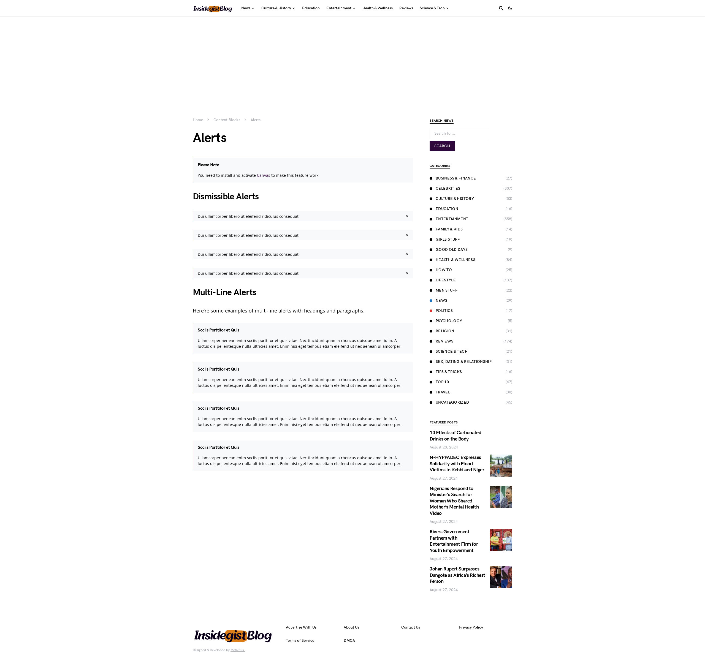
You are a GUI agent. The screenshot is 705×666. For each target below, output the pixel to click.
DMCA (349, 640)
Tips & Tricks (449, 371)
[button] (510, 8)
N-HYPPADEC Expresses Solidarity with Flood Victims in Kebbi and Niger (457, 464)
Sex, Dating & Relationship (464, 361)
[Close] (406, 216)
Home (198, 120)
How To (444, 270)
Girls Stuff (448, 239)
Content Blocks (226, 120)
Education (447, 208)
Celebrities (448, 188)
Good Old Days (452, 249)
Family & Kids (449, 229)
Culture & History (455, 198)
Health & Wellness (455, 259)
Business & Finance (456, 178)
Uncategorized (452, 402)
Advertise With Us (301, 627)
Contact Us (410, 627)
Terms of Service (300, 640)
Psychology (449, 321)
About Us (351, 627)
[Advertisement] (352, 57)
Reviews (444, 341)
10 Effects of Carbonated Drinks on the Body (455, 436)
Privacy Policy (471, 627)
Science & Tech (452, 351)
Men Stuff (447, 290)
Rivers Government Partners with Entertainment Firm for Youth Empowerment (454, 541)
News (441, 300)
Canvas (263, 175)
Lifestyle (446, 280)
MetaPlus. (238, 650)
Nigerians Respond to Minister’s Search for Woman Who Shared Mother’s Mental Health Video (454, 501)
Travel (443, 392)
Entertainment (452, 219)
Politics (444, 310)
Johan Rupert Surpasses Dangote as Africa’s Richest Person (457, 575)
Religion (445, 331)
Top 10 (442, 382)
